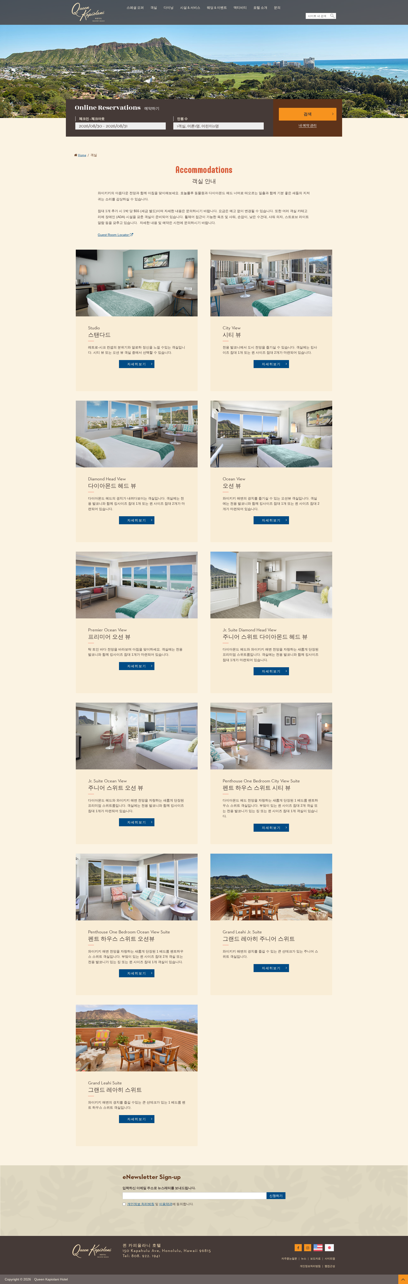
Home (82, 155)
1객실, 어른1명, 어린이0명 (198, 126)
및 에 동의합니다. (160, 1204)
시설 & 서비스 (190, 7)
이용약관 (165, 1204)
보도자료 (315, 1258)
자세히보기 (136, 364)
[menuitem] (135, 5)
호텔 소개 (260, 7)
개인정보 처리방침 (140, 1204)
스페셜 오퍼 (135, 7)
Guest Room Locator (114, 235)
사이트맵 (330, 1258)
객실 (153, 7)
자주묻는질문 (289, 1258)
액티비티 (240, 7)
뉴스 (303, 1258)
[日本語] (328, 1247)
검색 (308, 114)
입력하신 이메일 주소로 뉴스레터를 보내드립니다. (159, 1188)
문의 (277, 7)
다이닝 (169, 7)
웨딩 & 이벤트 (217, 7)
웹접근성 (330, 1266)
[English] (317, 1247)
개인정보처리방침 (310, 1266)
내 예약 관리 (308, 125)
